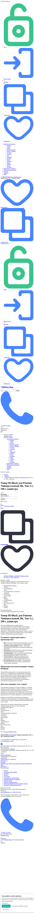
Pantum (9, 158)
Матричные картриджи (10, 170)
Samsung (9, 161)
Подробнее (5, 903)
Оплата (6, 775)
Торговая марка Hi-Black (10, 772)
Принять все (6, 906)
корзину (12, 749)
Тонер (15, 731)
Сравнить (4, 758)
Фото (2, 765)
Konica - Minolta (11, 151)
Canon (8, 147)
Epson (8, 148)
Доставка (6, 773)
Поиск (17, 390)
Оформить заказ (5, 763)
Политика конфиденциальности (12, 785)
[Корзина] (1, 844)
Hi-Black (10, 731)
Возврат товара (8, 780)
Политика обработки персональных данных (16, 783)
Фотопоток (4, 766)
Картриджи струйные (9, 168)
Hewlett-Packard (11, 149)
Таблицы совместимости (10, 782)
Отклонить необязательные (20, 906)
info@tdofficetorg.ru (16, 177)
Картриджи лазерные (9, 144)
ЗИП (5, 174)
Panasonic (9, 157)
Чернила (6, 173)
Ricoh (8, 160)
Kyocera (9, 152)
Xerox (8, 165)
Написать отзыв (9, 741)
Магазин (3, 762)
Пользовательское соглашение (12, 779)
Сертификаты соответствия (11, 778)
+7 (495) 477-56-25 (6, 425)
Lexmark (9, 154)
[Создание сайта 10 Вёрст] (1, 841)
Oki (8, 155)
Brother (9, 145)
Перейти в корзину (6, 755)
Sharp (8, 162)
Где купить (7, 776)
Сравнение (23, 763)
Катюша (9, 167)
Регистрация (16, 763)
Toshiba (9, 164)
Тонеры (6, 171)
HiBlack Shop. (8, 839)
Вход (11, 763)
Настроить (6, 909)
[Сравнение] (17, 878)
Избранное (4, 760)
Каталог (6, 770)
